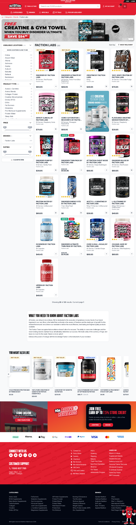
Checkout (76, 459)
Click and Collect (78, 470)
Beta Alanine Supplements (17, 501)
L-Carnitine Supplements (39, 508)
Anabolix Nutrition (101, 501)
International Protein (117, 503)
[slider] (5, 130)
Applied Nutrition (100, 508)
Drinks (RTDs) (13, 510)
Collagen (12, 506)
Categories (8, 17)
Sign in (107, 425)
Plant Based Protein (58, 506)
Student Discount (114, 459)
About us (93, 467)
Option (13, 385)
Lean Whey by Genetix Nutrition (63, 391)
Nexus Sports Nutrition (118, 506)
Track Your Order (96, 461)
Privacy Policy (116, 521)
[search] (98, 6)
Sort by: (112, 45)
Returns (93, 459)
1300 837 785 (19, 468)
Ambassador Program (98, 472)
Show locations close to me (17, 50)
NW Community (114, 475)
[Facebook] (11, 455)
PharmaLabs (115, 499)
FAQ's (93, 451)
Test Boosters (77, 499)
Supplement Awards (115, 456)
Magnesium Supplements (39, 510)
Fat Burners (35, 497)
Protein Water (56, 503)
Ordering (94, 453)
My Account (77, 462)
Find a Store (77, 453)
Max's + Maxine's (117, 501)
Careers (75, 456)
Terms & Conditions (104, 521)
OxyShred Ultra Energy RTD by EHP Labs (109, 391)
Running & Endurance (80, 497)
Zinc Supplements (79, 510)
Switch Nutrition (116, 508)
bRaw (113, 497)
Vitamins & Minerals (79, 503)
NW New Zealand (79, 473)
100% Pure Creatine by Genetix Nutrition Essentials (41, 391)
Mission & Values (114, 453)
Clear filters (18, 160)
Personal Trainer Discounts (118, 464)
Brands (16, 17)
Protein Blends (57, 501)
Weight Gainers (78, 506)
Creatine (12, 508)
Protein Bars (56, 508)
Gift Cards (76, 467)
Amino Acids (13, 497)
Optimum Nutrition (101, 499)
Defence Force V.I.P (115, 461)
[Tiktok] (35, 455)
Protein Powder (57, 499)
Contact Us (76, 451)
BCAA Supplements (15, 499)
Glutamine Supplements (39, 499)
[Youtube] (20, 455)
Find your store (24, 420)
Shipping (93, 456)
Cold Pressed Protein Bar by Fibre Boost (19, 391)
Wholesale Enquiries (116, 467)
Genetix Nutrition (100, 497)
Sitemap (124, 521)
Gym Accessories (36, 501)
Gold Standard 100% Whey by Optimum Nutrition (88, 391)
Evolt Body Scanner (115, 470)
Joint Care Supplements (39, 506)
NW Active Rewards (79, 464)
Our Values (94, 469)
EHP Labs (98, 503)
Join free (95, 425)
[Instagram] (16, 455)
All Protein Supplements (60, 497)
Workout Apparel (78, 501)
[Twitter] (25, 455)
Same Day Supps (115, 472)
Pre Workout (56, 510)
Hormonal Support (37, 503)
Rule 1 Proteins (100, 506)
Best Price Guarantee (98, 464)
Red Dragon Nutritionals (119, 510)
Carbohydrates (14, 503)
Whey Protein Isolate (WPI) (82, 508)
